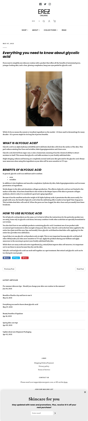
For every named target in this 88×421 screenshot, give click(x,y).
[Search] (43, 21)
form (65, 382)
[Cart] (54, 21)
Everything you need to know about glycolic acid (41, 54)
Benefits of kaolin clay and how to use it (17, 295)
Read (64, 30)
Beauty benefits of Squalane (13, 314)
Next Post (80, 269)
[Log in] (49, 21)
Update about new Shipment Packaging (17, 332)
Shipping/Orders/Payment (44, 363)
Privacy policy (44, 366)
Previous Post (9, 269)
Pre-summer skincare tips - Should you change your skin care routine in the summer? (34, 286)
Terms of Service (44, 370)
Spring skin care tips (10, 323)
